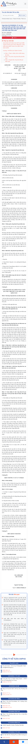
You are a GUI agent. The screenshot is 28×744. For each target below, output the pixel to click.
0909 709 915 (6, 737)
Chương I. (5, 50)
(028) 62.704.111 (7, 672)
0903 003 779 (6, 705)
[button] (8, 41)
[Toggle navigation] (25, 3)
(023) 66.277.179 (7, 707)
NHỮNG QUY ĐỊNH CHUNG (15, 50)
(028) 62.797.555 (7, 682)
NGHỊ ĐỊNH (6, 43)
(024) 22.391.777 (7, 694)
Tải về (14, 37)
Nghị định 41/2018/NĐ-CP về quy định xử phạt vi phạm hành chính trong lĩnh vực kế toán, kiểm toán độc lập (15, 634)
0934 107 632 (6, 718)
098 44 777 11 (6, 693)
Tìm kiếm (22, 15)
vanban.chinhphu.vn (21, 587)
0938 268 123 (6, 670)
